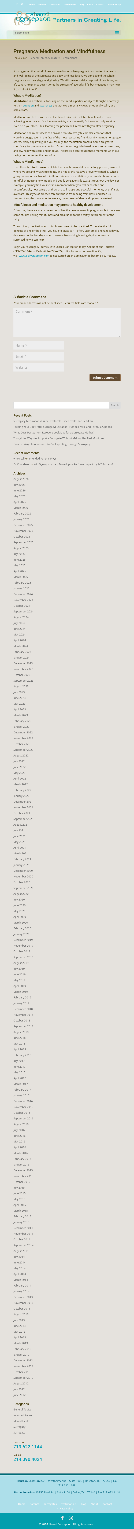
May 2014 (19, 1268)
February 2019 (22, 997)
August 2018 (21, 1032)
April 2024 (19, 640)
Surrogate (54, 58)
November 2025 (23, 530)
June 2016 (19, 1135)
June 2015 (19, 1193)
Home (32, 4)
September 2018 (23, 1026)
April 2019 (19, 986)
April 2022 (19, 778)
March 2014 (20, 1279)
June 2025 (19, 559)
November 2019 (23, 945)
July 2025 (19, 554)
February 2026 (22, 513)
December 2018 (23, 1009)
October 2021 (21, 813)
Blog (82, 4)
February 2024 (22, 651)
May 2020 (19, 911)
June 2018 (19, 1037)
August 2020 (21, 893)
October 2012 (21, 1372)
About (90, 4)
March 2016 (20, 1153)
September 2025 (23, 542)
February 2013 (22, 1349)
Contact (100, 4)
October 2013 (21, 1308)
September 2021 (23, 819)
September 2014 (23, 1245)
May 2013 (19, 1331)
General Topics (38, 58)
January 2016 (21, 1164)
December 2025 (23, 525)
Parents (42, 4)
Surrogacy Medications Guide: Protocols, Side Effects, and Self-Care (53, 421)
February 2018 (22, 1055)
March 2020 (20, 922)
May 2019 (19, 980)
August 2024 (21, 617)
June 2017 (19, 1066)
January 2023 (21, 726)
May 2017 (19, 1072)
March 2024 (20, 646)
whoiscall (19, 458)
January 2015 (21, 1222)
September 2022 (23, 749)
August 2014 (21, 1251)
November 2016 (23, 1107)
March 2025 (20, 577)
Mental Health (21, 1421)
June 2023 (19, 698)
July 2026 (19, 484)
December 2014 (23, 1228)
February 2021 (22, 859)
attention (28, 105)
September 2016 (23, 1118)
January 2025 (21, 588)
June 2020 (19, 905)
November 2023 (23, 669)
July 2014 (19, 1256)
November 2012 (23, 1366)
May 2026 (19, 496)
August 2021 (21, 824)
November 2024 (23, 600)
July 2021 (19, 830)
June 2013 (19, 1326)
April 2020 (19, 916)
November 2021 (23, 807)
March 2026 (20, 507)
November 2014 (23, 1233)
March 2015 (20, 1210)
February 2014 (22, 1285)
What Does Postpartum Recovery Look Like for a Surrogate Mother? (53, 432)
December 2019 (23, 940)
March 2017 (20, 1084)
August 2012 (21, 1383)
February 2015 (22, 1216)
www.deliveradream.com (34, 255)
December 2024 (23, 594)
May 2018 (19, 1043)
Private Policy (114, 4)
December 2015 (23, 1170)
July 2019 (19, 968)
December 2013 (23, 1297)
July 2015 (19, 1187)
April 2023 (19, 709)
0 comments (70, 58)
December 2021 (23, 801)
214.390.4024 (27, 1459)
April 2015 (19, 1205)
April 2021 (19, 847)
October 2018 (21, 1020)
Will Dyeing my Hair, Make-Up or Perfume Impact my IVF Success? (73, 464)
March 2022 (20, 784)
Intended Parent (23, 1415)
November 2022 (23, 738)
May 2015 (19, 1199)
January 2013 (21, 1354)
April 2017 (19, 1078)
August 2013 (21, 1314)
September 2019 (23, 957)
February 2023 (22, 721)
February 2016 (22, 1158)
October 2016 (21, 1112)
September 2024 (23, 611)
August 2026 (21, 479)
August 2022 (21, 755)
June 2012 (19, 1395)
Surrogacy (19, 1426)
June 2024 (19, 628)
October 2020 (21, 882)
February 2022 (22, 790)
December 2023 (23, 663)
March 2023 (20, 715)
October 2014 (21, 1239)
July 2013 (19, 1320)
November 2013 (23, 1302)
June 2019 (19, 974)
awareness (46, 105)
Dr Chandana (21, 464)
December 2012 (23, 1360)
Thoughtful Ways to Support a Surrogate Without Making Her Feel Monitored (59, 438)
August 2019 (21, 963)
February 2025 (22, 582)
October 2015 (21, 1181)
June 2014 (19, 1262)
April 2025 (19, 571)
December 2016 (23, 1101)
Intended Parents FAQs (43, 458)
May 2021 (19, 842)
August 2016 (21, 1124)
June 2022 (19, 767)
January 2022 (21, 795)
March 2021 (20, 853)
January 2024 (21, 657)
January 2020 (21, 934)
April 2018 (19, 1049)
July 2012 (19, 1389)
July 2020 (19, 899)
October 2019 (21, 951)
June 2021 (19, 836)
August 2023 (21, 686)
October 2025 (21, 536)
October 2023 (21, 675)
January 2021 (21, 865)
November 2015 (23, 1176)
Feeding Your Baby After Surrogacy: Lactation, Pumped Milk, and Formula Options (62, 426)
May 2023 (19, 703)
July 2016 (19, 1130)
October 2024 (21, 605)
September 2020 (23, 888)
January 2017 (21, 1095)
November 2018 (23, 1014)
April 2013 (19, 1337)
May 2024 (19, 634)
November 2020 (23, 876)
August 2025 (21, 548)
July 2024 (19, 623)
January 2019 (21, 1003)
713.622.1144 (27, 1446)
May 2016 (19, 1141)
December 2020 (23, 870)
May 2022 (19, 772)
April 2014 (19, 1274)
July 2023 (19, 692)
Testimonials (70, 4)
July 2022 (19, 761)
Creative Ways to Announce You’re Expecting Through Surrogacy (51, 444)
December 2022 (23, 732)
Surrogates (55, 4)
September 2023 (23, 680)
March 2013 (20, 1343)
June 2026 (19, 490)
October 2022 (21, 744)
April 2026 (19, 502)
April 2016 (19, 1147)
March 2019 (20, 991)
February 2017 (22, 1089)
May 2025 (19, 565)
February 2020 (22, 928)
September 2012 (23, 1377)
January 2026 (21, 519)
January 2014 (21, 1291)
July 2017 (19, 1061)
